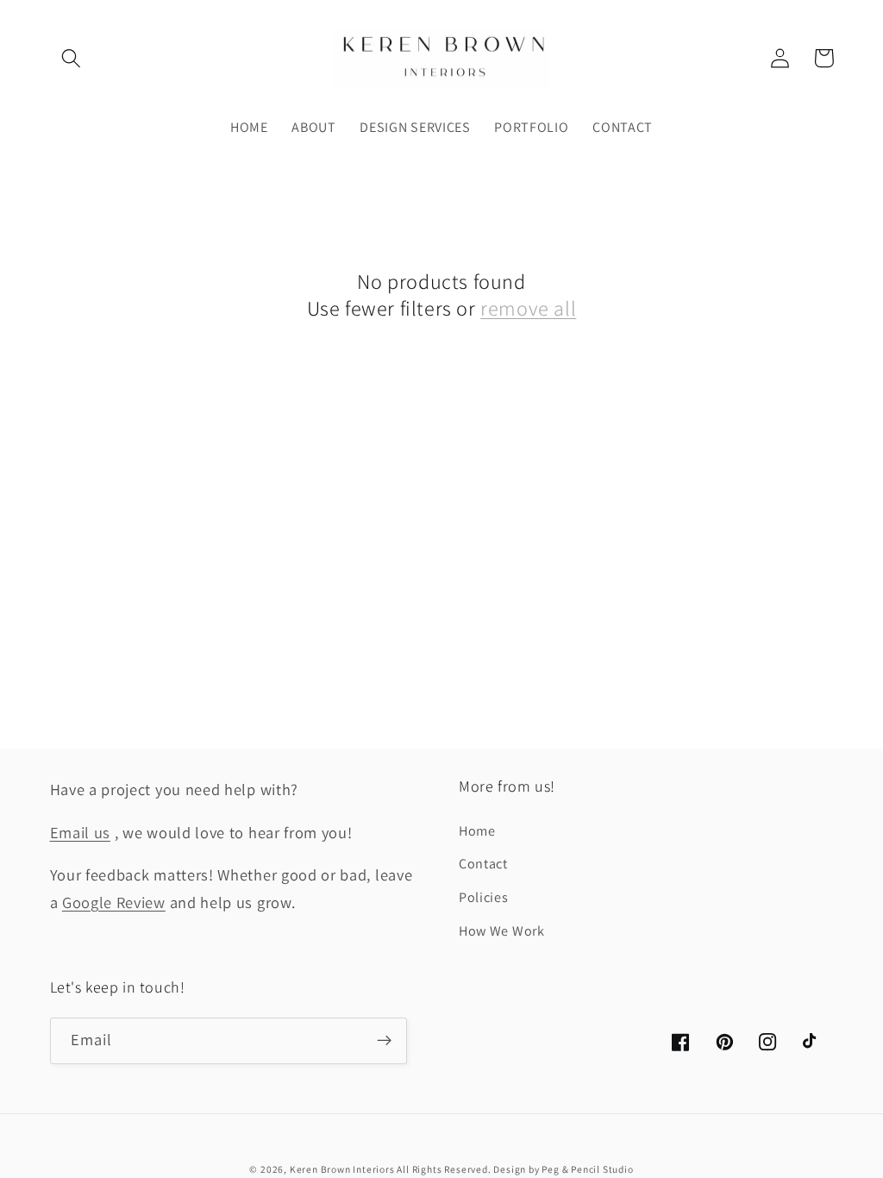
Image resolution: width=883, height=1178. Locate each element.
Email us (80, 832)
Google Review (114, 902)
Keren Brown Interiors (344, 1168)
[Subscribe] (384, 1041)
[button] (72, 58)
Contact (483, 864)
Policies (484, 897)
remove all (528, 308)
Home (477, 831)
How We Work (502, 931)
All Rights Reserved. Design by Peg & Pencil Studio (515, 1168)
